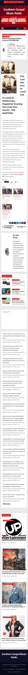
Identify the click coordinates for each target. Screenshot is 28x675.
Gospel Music (5, 19)
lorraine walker (5, 21)
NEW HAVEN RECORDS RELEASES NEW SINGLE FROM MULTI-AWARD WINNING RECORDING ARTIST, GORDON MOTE (13, 418)
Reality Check (17, 672)
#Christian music (12, 48)
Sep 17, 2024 (6, 643)
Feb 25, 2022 (15, 304)
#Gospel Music (14, 50)
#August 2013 (22, 46)
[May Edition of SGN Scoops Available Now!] (7, 191)
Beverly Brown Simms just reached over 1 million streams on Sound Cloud (14, 639)
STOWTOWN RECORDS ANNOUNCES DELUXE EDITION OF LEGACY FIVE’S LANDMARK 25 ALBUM (13, 383)
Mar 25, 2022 (15, 285)
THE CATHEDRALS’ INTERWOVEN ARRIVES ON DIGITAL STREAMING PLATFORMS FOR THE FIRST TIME (14, 451)
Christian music (21, 19)
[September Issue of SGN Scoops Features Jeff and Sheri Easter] (7, 207)
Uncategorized (6, 36)
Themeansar (14, 666)
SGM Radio (12, 44)
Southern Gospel (13, 19)
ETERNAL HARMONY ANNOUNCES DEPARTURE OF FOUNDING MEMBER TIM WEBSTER (14, 606)
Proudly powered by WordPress (9, 664)
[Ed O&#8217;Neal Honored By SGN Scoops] (18, 191)
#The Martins (15, 54)
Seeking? (10, 672)
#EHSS (19, 48)
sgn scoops (11, 21)
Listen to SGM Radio (20, 669)
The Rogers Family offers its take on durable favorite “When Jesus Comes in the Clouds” (14, 361)
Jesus (13, 22)
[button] (21, 28)
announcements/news (8, 520)
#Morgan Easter (17, 52)
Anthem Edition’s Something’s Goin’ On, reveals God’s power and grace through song (14, 336)
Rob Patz (14, 542)
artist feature (11, 34)
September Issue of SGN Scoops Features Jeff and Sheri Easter (6, 212)
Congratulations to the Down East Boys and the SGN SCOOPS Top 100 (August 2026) (14, 406)
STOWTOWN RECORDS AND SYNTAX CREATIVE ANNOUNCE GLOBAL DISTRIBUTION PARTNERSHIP (13, 348)
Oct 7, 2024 (6, 542)
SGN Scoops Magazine (20, 34)
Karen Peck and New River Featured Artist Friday (18, 302)
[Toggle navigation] (17, 28)
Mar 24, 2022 (15, 294)
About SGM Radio (11, 669)
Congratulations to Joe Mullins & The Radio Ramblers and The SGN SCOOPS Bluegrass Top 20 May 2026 (13, 464)
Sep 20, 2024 (7, 576)
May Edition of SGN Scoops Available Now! (7, 196)
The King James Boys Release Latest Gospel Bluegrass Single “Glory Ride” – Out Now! (14, 573)
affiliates (5, 34)
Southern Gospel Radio (21, 21)
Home (4, 669)
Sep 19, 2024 (6, 609)
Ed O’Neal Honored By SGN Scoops (17, 195)
